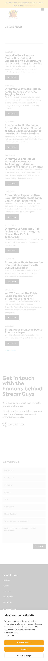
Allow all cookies (24, 642)
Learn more (9, 636)
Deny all (24, 649)
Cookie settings (24, 655)
